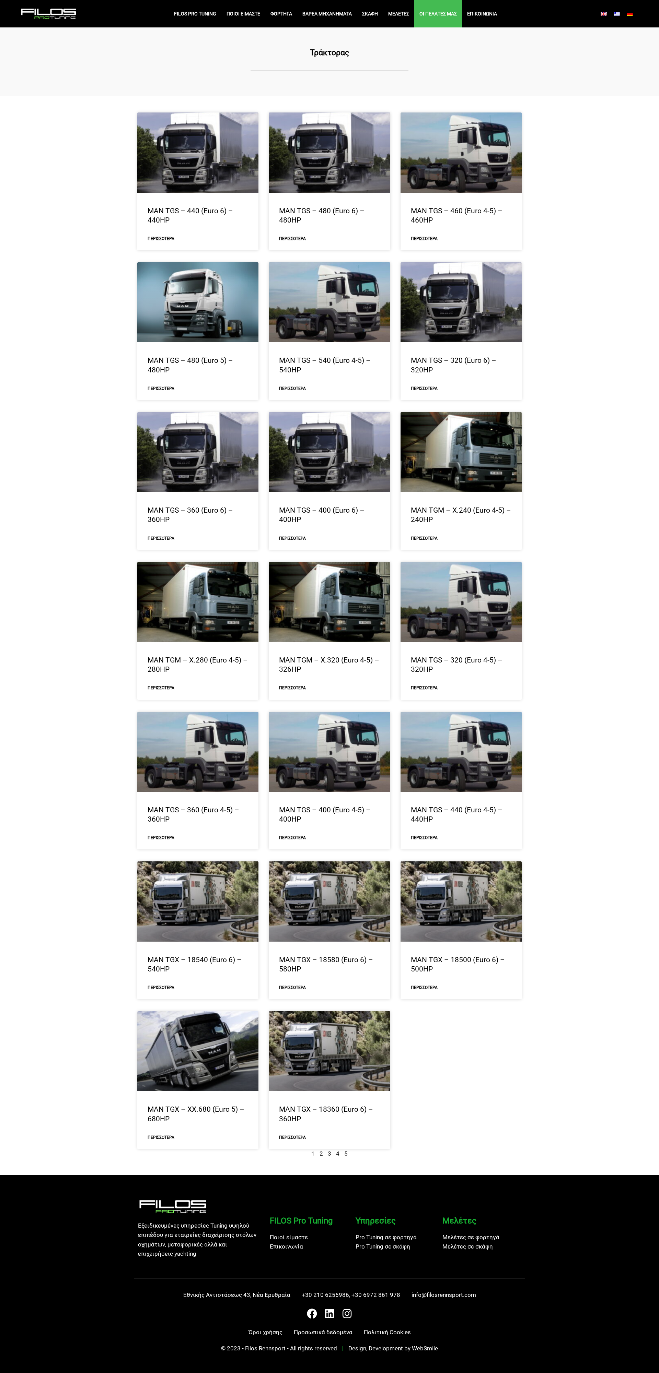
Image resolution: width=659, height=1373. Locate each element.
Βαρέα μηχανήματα (327, 13)
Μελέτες (398, 13)
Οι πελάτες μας (438, 13)
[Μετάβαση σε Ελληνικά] (616, 14)
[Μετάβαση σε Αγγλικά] (603, 14)
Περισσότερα (161, 238)
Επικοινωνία (482, 13)
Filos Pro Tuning (195, 13)
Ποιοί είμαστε (243, 13)
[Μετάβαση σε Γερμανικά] (629, 14)
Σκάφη (370, 13)
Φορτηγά (281, 13)
